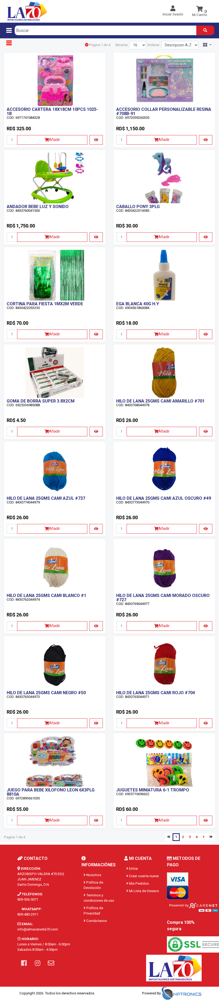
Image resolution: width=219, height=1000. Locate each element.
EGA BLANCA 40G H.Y (137, 303)
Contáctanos (96, 921)
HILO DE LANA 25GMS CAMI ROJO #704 (155, 692)
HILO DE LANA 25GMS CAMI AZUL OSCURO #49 (163, 498)
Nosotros (93, 875)
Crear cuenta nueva (143, 876)
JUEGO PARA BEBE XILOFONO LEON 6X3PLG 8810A (51, 792)
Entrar (133, 869)
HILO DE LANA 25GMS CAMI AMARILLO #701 (160, 401)
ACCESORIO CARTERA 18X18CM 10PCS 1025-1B (52, 111)
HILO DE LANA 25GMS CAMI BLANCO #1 (46, 595)
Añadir (54, 139)
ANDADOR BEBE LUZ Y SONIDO (38, 206)
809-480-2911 (27, 914)
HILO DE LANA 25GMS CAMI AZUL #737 (46, 498)
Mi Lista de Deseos (143, 891)
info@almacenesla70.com (37, 929)
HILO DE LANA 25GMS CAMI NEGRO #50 (46, 692)
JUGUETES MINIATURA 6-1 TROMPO (152, 789)
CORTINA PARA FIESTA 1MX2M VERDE (45, 303)
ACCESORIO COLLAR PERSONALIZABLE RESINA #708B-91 (163, 111)
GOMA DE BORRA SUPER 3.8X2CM (41, 401)
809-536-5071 (27, 899)
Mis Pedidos (138, 883)
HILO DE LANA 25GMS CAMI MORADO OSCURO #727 (163, 597)
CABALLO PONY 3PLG (138, 206)
